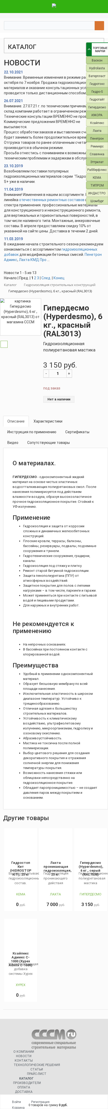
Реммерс (97, 146)
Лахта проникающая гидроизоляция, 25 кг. (58, 868)
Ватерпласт (97, 76)
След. (46, 278)
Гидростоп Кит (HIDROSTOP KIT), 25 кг (20, 868)
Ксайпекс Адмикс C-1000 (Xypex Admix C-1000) (21, 959)
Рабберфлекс (97, 170)
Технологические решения (37, 1065)
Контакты (24, 1060)
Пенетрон (97, 138)
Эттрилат (97, 162)
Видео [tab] (12, 443)
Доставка (24, 1092)
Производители (27, 1083)
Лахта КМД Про (32, 260)
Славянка (97, 154)
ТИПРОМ (97, 185)
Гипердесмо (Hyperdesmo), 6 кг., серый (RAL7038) (91, 868)
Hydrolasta (97, 68)
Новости (23, 1056)
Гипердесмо (97, 107)
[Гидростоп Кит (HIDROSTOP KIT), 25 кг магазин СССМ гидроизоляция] (21, 845)
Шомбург (97, 201)
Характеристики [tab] (48, 421)
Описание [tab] (16, 421)
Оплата (23, 1087)
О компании (23, 1052)
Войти (16, 1102)
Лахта (97, 131)
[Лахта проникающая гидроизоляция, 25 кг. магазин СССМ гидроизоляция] (55, 845)
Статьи (36, 1069)
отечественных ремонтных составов (51, 200)
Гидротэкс (97, 84)
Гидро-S (97, 92)
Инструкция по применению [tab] (31, 432)
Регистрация (40, 1102)
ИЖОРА (96, 115)
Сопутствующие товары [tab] (48, 443)
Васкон (97, 60)
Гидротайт (97, 99)
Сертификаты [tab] (77, 432)
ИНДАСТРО (97, 193)
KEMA (97, 177)
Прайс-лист (36, 1074)
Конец (58, 278)
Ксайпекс (97, 123)
